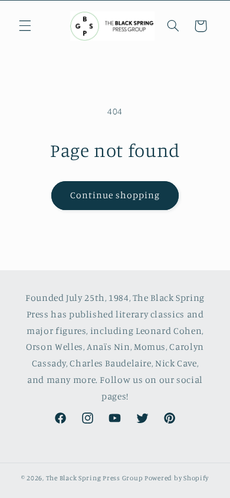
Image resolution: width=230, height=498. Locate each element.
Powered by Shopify (176, 478)
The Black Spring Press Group (94, 478)
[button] (24, 26)
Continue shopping (115, 195)
